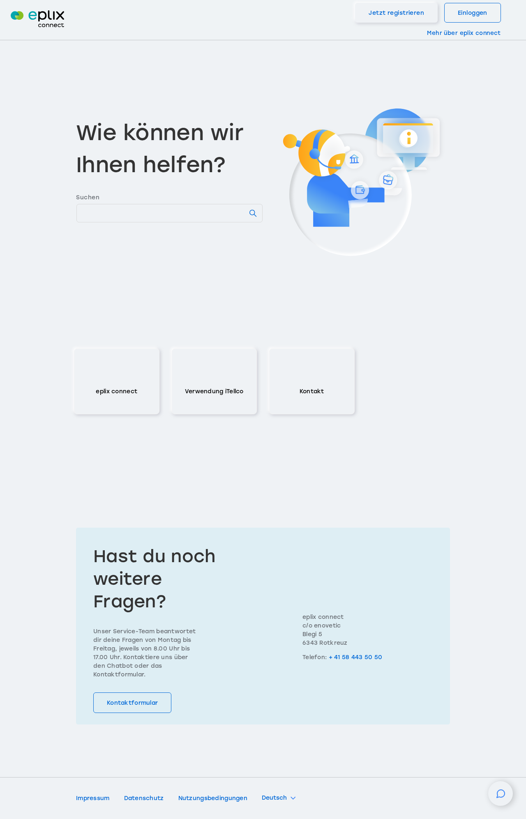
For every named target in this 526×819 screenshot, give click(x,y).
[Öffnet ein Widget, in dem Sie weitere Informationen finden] (500, 797)
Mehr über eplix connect (464, 33)
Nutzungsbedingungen (212, 798)
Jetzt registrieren (396, 12)
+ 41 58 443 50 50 (356, 657)
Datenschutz (144, 798)
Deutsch (274, 797)
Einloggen (472, 12)
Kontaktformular (132, 702)
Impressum (93, 798)
